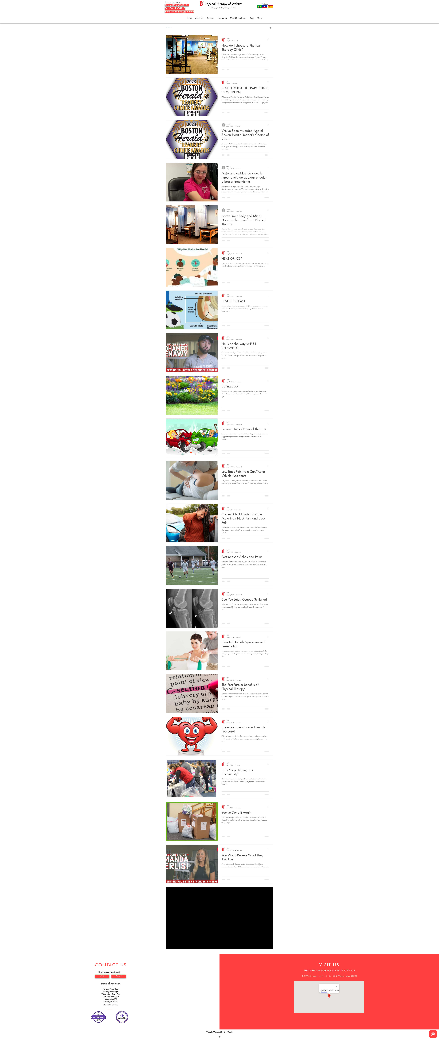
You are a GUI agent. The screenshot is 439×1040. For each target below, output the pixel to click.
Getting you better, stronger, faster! (223, 7)
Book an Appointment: (173, 2)
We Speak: (265, 4)
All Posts (168, 28)
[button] (270, 28)
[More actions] (268, 39)
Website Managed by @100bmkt (219, 1037)
